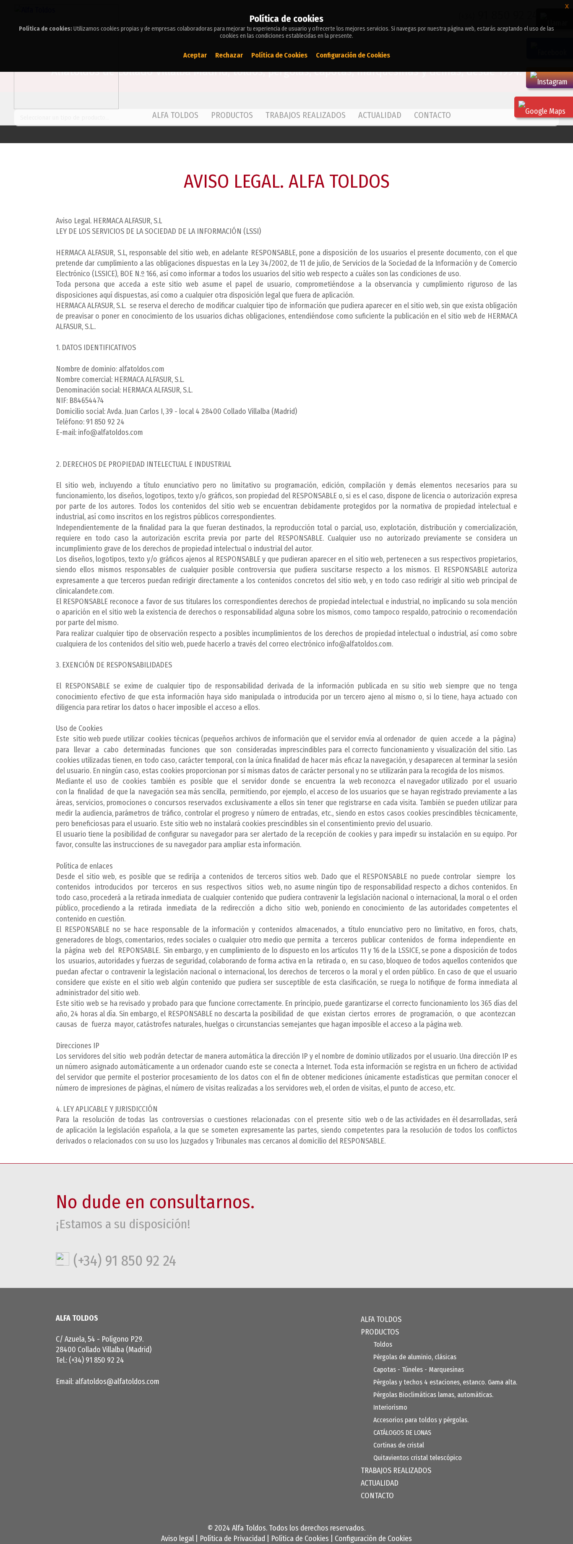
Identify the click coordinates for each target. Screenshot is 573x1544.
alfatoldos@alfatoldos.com (117, 1381)
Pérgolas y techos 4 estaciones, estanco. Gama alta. (445, 1382)
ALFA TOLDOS (175, 115)
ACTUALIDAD (379, 115)
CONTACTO (432, 115)
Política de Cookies (300, 1538)
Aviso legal (177, 1538)
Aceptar (195, 55)
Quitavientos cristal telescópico (417, 1458)
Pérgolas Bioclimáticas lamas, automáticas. (433, 1395)
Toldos (382, 1344)
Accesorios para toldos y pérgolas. (421, 1420)
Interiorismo (390, 1407)
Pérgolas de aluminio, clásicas (414, 1357)
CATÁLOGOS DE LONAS (402, 1433)
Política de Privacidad (232, 1538)
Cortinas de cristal (398, 1445)
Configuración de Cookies (373, 1538)
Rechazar (229, 55)
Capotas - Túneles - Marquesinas (418, 1370)
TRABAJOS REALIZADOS (306, 115)
